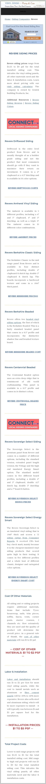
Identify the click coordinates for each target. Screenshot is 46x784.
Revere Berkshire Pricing (23, 296)
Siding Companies (21, 19)
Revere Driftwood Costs (23, 188)
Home (7, 19)
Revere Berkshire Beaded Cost (23, 352)
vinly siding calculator (19, 86)
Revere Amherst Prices (23, 237)
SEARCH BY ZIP (31, 32)
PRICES (23, 11)
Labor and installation (19, 679)
